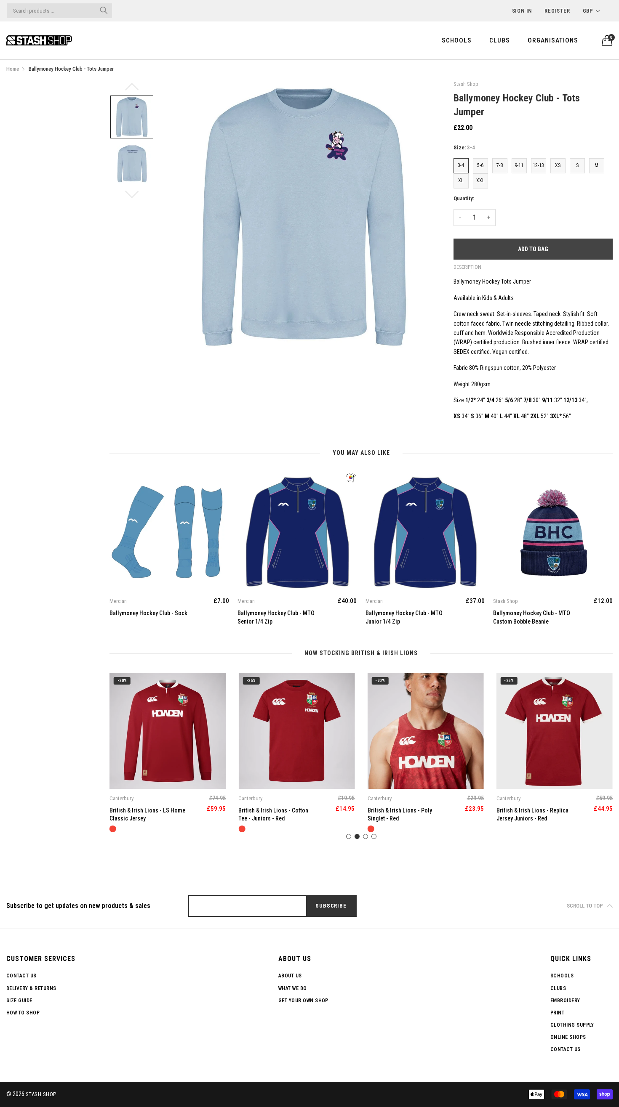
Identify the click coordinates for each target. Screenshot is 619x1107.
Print (557, 1013)
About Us (290, 976)
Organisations (553, 40)
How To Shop (23, 1013)
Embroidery (565, 1000)
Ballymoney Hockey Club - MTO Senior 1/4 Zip (148, 617)
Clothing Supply (572, 1025)
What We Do (292, 988)
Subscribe (330, 906)
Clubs (499, 40)
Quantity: (464, 198)
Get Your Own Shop (303, 1000)
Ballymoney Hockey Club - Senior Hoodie (525, 617)
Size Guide (19, 1000)
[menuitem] (456, 40)
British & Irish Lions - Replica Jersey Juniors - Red (404, 814)
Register (557, 11)
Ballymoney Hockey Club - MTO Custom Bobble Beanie (404, 617)
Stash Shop (41, 1094)
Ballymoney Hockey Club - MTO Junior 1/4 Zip (276, 617)
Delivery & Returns (31, 988)
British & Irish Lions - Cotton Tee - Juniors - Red (144, 814)
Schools (457, 40)
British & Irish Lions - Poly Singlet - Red (270, 814)
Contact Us (21, 976)
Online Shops (568, 1037)
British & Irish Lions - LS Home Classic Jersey (534, 814)
